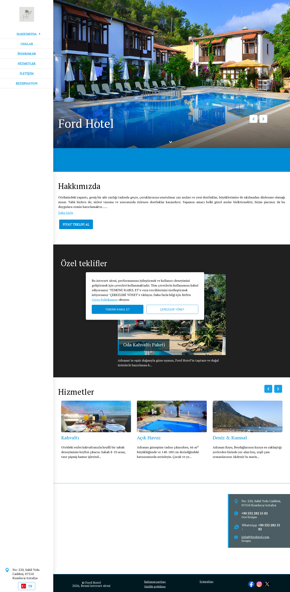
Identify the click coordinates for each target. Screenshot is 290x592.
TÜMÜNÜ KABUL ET (117, 309)
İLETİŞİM (27, 73)
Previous (253, 119)
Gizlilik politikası (155, 586)
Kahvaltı (70, 437)
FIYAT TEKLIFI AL (76, 224)
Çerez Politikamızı (105, 299)
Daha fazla (65, 212)
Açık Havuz (149, 437)
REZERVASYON (26, 83)
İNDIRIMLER (27, 54)
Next (263, 119)
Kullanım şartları (155, 581)
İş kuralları (206, 581)
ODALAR (27, 44)
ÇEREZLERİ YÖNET (172, 309)
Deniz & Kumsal (230, 437)
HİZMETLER (27, 63)
